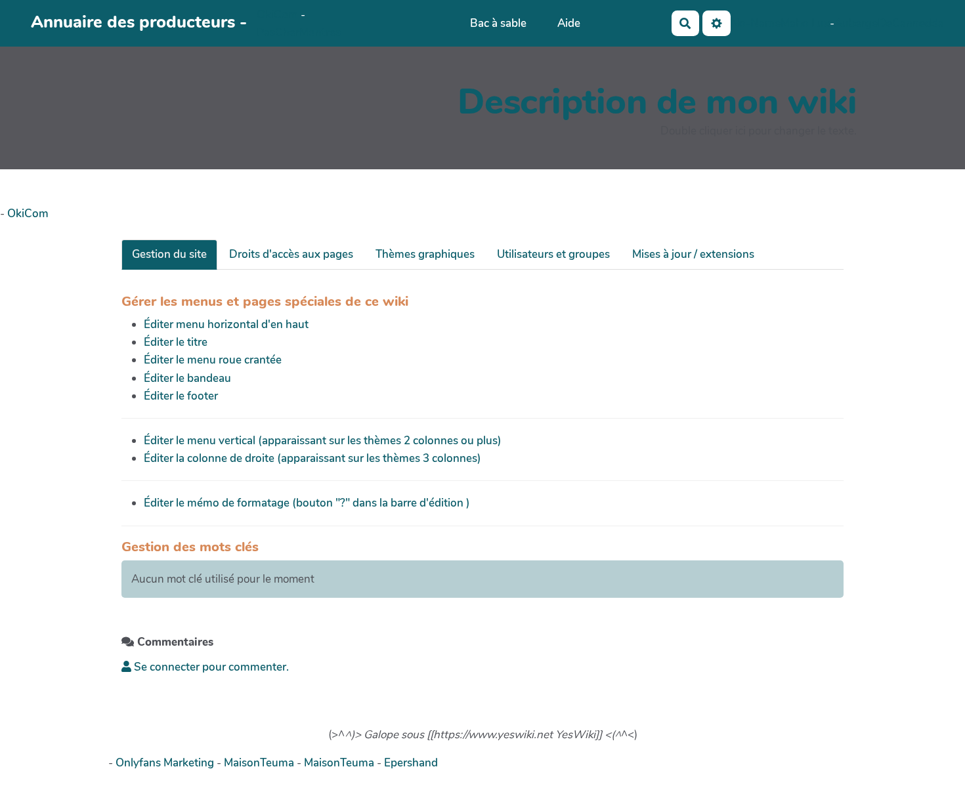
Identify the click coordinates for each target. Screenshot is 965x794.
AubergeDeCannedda (889, 23)
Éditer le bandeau (187, 378)
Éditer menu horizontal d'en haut (226, 324)
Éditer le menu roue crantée (213, 359)
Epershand (411, 762)
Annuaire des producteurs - (139, 21)
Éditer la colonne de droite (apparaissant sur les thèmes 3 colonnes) (312, 458)
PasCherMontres (299, 32)
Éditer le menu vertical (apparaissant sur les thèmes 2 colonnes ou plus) (323, 440)
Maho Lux (805, 23)
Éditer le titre (175, 342)
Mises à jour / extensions (693, 254)
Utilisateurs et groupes (553, 254)
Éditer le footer (181, 396)
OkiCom (279, 14)
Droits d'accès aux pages (291, 254)
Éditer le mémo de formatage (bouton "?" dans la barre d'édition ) (307, 503)
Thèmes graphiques (425, 254)
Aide (568, 23)
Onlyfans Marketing (166, 762)
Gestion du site (169, 254)
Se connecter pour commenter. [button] (210, 667)
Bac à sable (498, 23)
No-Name (756, 23)
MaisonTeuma (260, 762)
